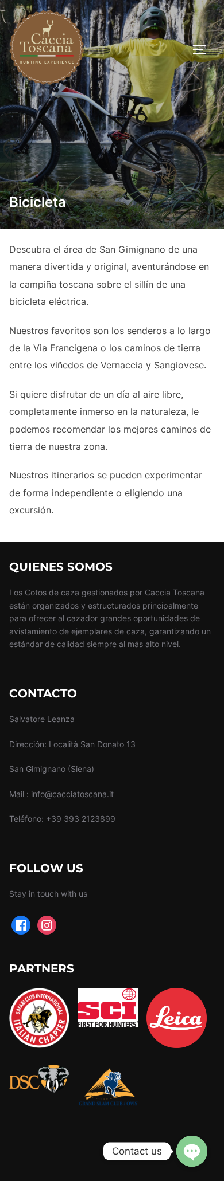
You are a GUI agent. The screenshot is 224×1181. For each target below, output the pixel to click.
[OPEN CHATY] (191, 1151)
